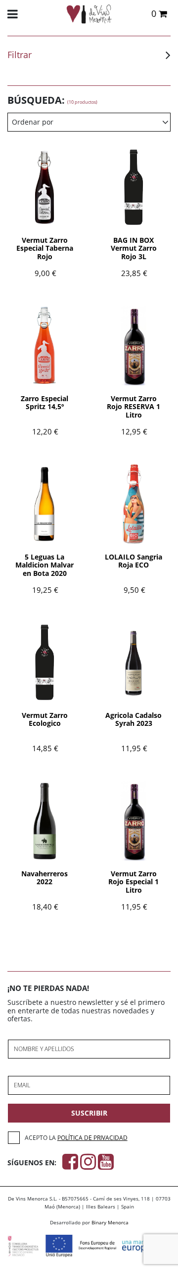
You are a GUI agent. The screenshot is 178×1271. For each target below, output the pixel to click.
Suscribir (89, 1113)
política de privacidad (92, 1137)
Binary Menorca (110, 1222)
